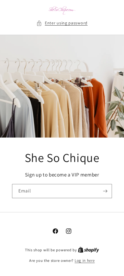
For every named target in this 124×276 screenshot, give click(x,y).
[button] (62, 23)
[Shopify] (88, 249)
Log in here (85, 260)
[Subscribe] (105, 191)
